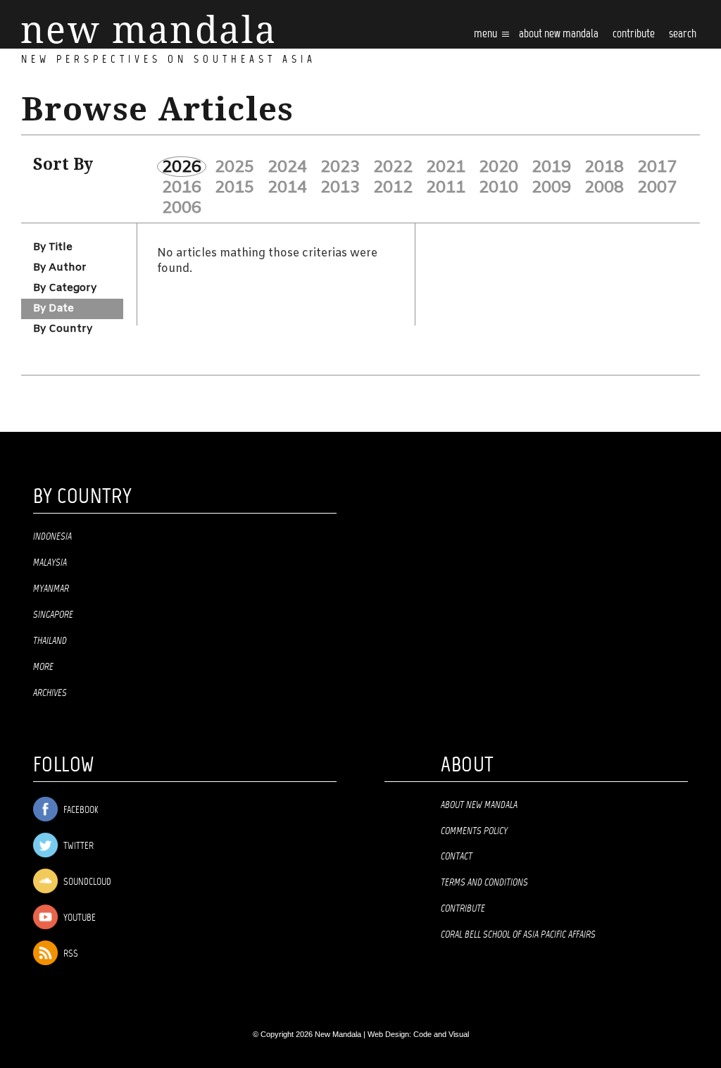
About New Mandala (558, 34)
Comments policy (474, 831)
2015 (234, 187)
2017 (657, 167)
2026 (181, 167)
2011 (445, 187)
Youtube (78, 918)
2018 (604, 167)
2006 (181, 208)
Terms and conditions (484, 882)
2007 (657, 187)
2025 (234, 167)
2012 (393, 187)
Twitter (77, 846)
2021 (445, 167)
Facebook (79, 810)
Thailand (50, 641)
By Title (53, 247)
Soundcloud (86, 882)
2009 (551, 187)
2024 (287, 167)
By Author (60, 268)
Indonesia (52, 536)
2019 (551, 167)
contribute (634, 34)
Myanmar (51, 589)
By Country (62, 329)
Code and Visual (441, 1034)
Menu (486, 34)
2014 (287, 187)
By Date (53, 309)
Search (682, 34)
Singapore (53, 615)
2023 (340, 167)
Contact (456, 856)
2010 (498, 187)
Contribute (463, 908)
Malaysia (50, 563)
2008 (604, 187)
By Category (64, 288)
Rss (69, 954)
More (43, 667)
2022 (393, 167)
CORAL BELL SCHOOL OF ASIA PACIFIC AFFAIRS (518, 934)
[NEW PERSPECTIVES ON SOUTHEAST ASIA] (147, 29)
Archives (50, 693)
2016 (181, 187)
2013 (340, 187)
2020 (498, 167)
